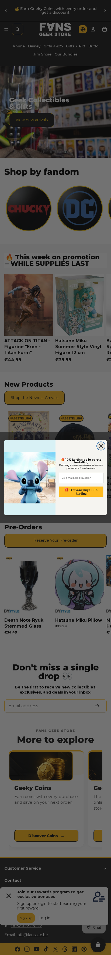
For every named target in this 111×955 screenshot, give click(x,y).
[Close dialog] (101, 446)
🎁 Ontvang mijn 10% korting (81, 491)
